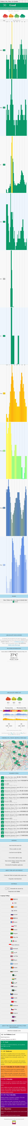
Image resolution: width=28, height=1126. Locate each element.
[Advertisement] (14, 618)
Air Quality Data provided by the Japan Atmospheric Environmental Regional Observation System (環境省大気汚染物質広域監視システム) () (14, 640)
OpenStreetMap (20, 769)
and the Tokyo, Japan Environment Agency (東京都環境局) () (14, 643)
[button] (14, 743)
